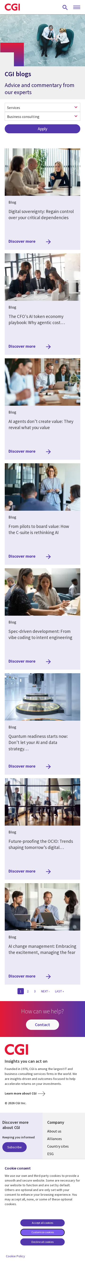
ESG (50, 1153)
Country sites (58, 1146)
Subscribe (14, 1147)
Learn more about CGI (21, 1093)
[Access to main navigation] (76, 7)
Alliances (54, 1138)
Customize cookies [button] (42, 1232)
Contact (42, 1024)
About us (54, 1131)
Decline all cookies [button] (42, 1242)
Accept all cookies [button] (42, 1222)
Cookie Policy (15, 1256)
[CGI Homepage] (12, 7)
